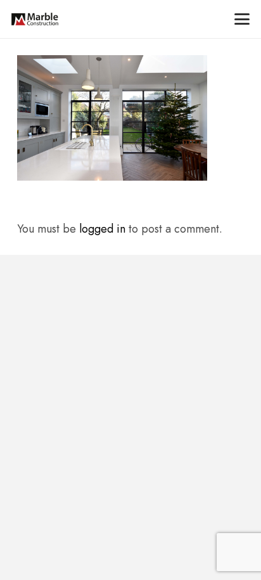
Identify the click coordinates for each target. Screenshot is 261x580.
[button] (242, 19)
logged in (102, 229)
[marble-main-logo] (34, 19)
